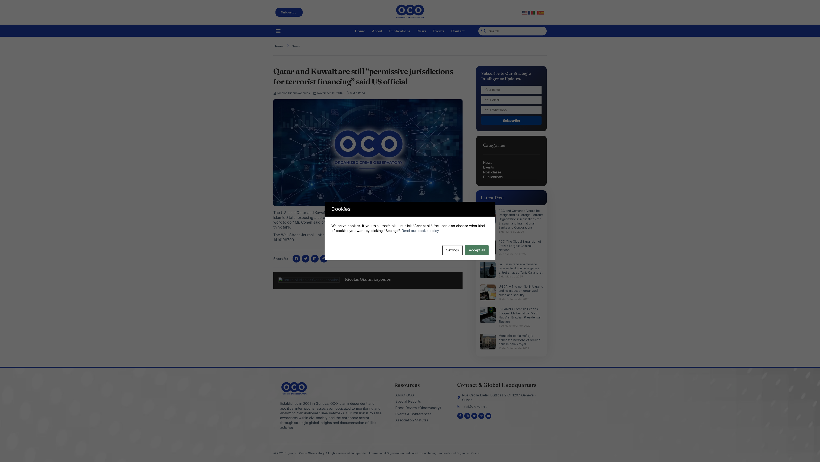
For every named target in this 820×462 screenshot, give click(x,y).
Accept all (477, 250)
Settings (452, 250)
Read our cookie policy (420, 231)
